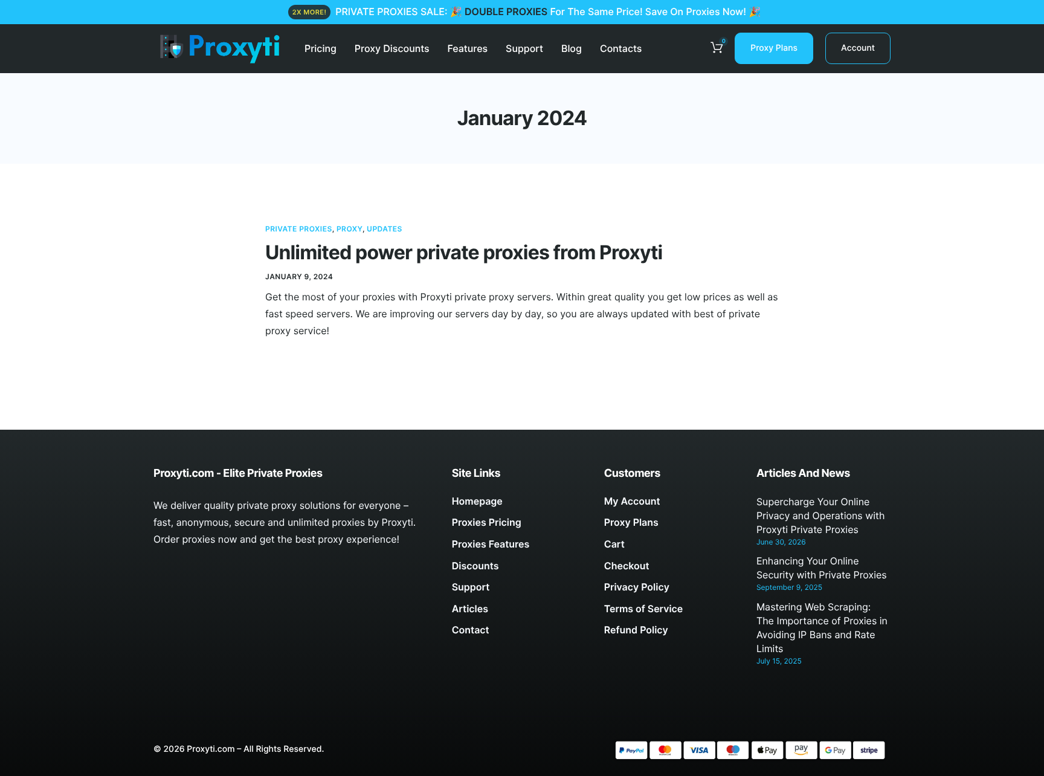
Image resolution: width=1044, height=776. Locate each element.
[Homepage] (519, 505)
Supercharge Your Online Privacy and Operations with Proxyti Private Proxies (820, 515)
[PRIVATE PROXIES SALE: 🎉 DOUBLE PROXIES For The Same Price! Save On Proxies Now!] (522, 12)
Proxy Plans (774, 48)
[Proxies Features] (519, 547)
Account (858, 48)
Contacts (621, 48)
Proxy (349, 228)
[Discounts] (519, 569)
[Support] (519, 590)
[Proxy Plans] (671, 526)
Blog (571, 48)
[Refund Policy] (671, 633)
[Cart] (671, 547)
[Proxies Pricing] (519, 526)
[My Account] (671, 505)
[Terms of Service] (671, 612)
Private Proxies (298, 228)
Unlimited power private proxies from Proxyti (463, 252)
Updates (384, 228)
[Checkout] (671, 569)
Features (468, 48)
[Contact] (519, 633)
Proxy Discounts (392, 48)
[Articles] (519, 612)
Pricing (320, 48)
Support (524, 48)
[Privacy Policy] (671, 590)
